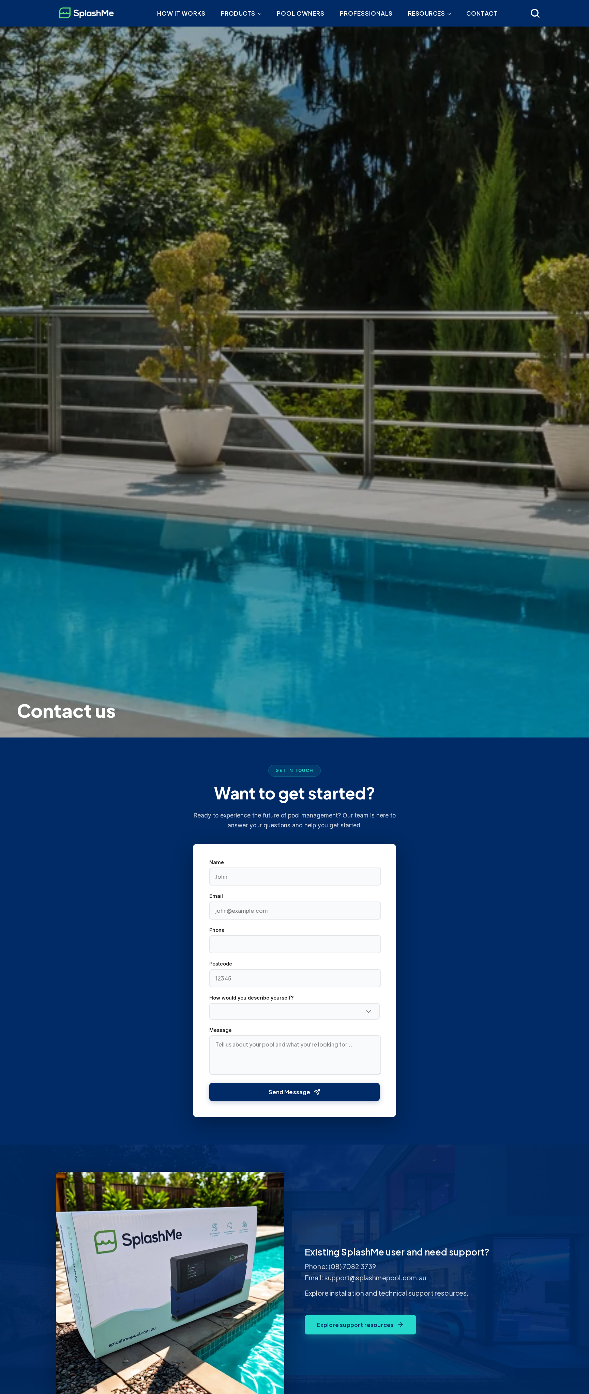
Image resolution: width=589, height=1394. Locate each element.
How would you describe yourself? (251, 997)
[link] (535, 13)
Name (216, 862)
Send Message (290, 1092)
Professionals (366, 13)
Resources (426, 13)
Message (220, 1030)
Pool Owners (300, 13)
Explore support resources (355, 1324)
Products (238, 13)
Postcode (220, 963)
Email (216, 896)
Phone (217, 930)
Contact (482, 13)
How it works (181, 13)
